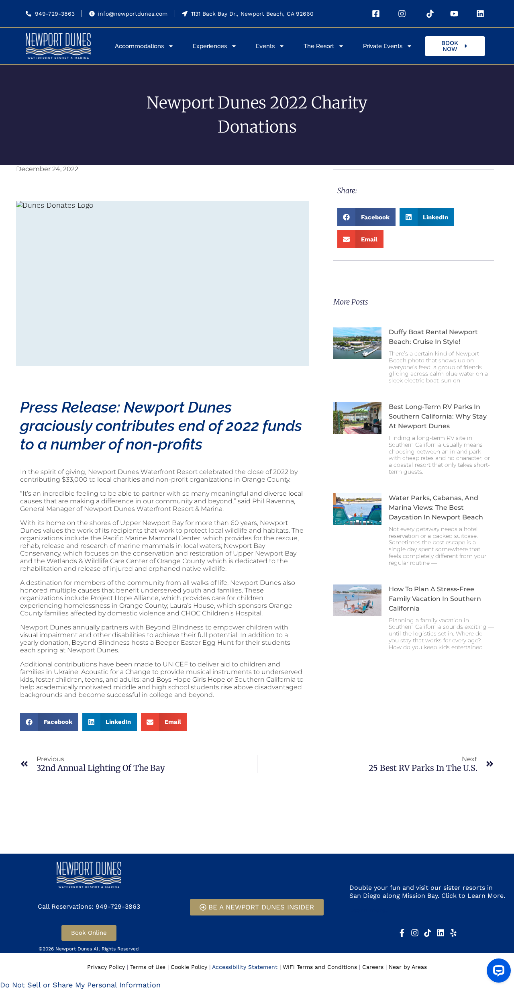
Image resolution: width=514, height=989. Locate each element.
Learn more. (368, 910)
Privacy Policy (106, 967)
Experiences (210, 46)
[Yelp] (453, 933)
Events (265, 46)
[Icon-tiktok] (428, 933)
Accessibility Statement (244, 967)
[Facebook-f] (402, 933)
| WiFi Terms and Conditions (318, 967)
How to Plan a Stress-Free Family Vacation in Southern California (435, 598)
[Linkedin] (440, 933)
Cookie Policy (189, 967)
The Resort (319, 46)
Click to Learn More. (473, 895)
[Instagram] (415, 933)
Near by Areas (408, 967)
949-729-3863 (55, 13)
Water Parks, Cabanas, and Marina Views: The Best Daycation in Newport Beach (436, 507)
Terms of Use (147, 967)
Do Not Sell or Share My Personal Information (80, 985)
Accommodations (139, 46)
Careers (372, 967)
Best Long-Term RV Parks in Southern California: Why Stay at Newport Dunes (438, 416)
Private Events (382, 46)
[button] (366, 217)
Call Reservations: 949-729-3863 (89, 906)
